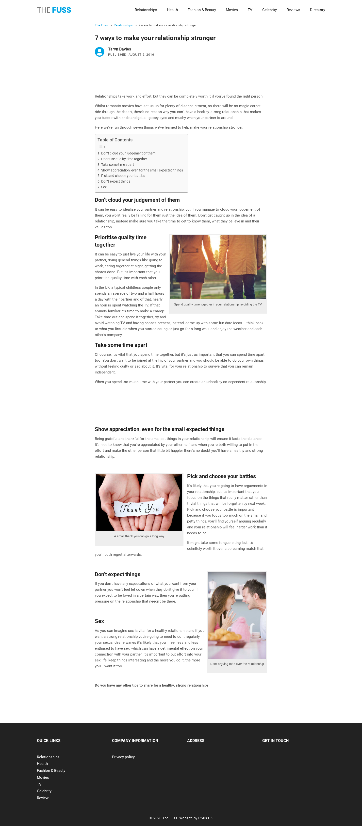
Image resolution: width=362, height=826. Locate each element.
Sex (104, 187)
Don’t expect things (115, 181)
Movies (232, 10)
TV (250, 10)
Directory (317, 10)
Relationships (146, 10)
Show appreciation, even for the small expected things (142, 170)
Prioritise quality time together (124, 159)
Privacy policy (123, 757)
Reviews (293, 10)
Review (43, 798)
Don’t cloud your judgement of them (128, 153)
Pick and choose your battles (123, 176)
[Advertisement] (184, 80)
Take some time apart (117, 165)
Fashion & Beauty (202, 10)
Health (172, 10)
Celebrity (269, 10)
